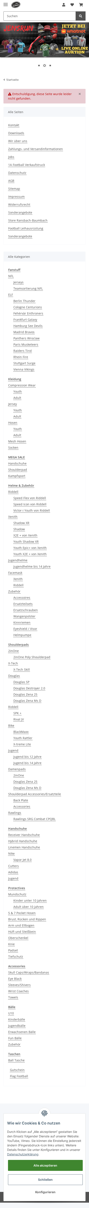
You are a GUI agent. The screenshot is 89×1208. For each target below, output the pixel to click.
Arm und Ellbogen (21, 925)
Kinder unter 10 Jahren (30, 900)
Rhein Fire (20, 357)
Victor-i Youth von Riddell (31, 510)
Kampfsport (16, 476)
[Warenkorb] (81, 4)
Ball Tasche (16, 1060)
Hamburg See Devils (28, 326)
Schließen (45, 1179)
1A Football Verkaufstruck (26, 165)
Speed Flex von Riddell (29, 498)
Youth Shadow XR (26, 541)
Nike (11, 853)
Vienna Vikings (23, 369)
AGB (11, 181)
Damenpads (17, 769)
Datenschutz (17, 173)
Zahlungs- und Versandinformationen (35, 149)
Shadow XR (21, 523)
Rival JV (18, 719)
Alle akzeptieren (45, 1165)
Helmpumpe (22, 635)
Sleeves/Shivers (19, 985)
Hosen (12, 423)
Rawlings (14, 813)
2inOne (13, 651)
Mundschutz (17, 894)
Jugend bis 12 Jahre (27, 757)
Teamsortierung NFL (28, 288)
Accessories (21, 806)
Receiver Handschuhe (24, 835)
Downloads (16, 133)
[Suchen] (81, 16)
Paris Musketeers (25, 344)
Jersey (12, 404)
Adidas (13, 872)
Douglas (14, 676)
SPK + (17, 713)
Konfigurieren (45, 1192)
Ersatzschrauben (25, 610)
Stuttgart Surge (24, 363)
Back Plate (20, 800)
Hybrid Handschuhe (22, 841)
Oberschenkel (18, 938)
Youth (17, 391)
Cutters (13, 866)
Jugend (13, 750)
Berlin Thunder (24, 301)
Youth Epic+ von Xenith (30, 548)
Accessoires (21, 598)
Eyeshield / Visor (25, 629)
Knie (11, 944)
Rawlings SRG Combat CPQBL (34, 819)
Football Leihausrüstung (25, 228)
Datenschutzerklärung (22, 1154)
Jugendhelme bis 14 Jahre (32, 566)
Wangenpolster (24, 616)
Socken (13, 447)
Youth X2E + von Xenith (30, 554)
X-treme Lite (22, 744)
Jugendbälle (16, 1026)
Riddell (13, 492)
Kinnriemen (21, 622)
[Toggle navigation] (5, 2)
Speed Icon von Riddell (29, 504)
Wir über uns (17, 141)
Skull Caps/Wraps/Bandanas (28, 972)
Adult (17, 398)
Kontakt (13, 125)
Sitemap (14, 189)
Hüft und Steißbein (22, 932)
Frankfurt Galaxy (25, 320)
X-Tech (13, 663)
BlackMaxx (21, 732)
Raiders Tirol (22, 351)
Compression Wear (22, 385)
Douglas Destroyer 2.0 (29, 688)
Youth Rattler (22, 738)
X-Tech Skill (21, 669)
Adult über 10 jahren (28, 907)
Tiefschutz (15, 956)
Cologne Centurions (27, 307)
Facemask (15, 573)
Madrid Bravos (24, 332)
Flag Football (19, 1076)
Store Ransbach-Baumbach (28, 220)
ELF (10, 295)
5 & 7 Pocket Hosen (22, 913)
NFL (11, 276)
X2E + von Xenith (25, 535)
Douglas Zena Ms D (27, 701)
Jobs (11, 157)
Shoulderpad (17, 470)
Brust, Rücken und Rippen (27, 919)
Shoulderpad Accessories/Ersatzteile (34, 794)
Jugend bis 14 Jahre (27, 763)
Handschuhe (17, 463)
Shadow (19, 529)
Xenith (12, 517)
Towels (13, 997)
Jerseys (18, 282)
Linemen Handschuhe (24, 847)
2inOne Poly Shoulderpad (31, 657)
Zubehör (14, 591)
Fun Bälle (15, 1038)
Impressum (16, 196)
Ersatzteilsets (23, 604)
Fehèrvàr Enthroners (28, 313)
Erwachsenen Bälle (22, 1032)
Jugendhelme (17, 560)
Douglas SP (21, 682)
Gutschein (17, 1070)
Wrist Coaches (18, 991)
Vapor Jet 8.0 (22, 860)
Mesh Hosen (17, 441)
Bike (11, 725)
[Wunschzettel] (72, 4)
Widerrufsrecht (19, 204)
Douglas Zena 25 (25, 694)
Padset (13, 950)
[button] (64, 4)
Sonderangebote (20, 212)
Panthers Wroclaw (26, 338)
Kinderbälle (16, 1019)
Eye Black (15, 979)
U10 (11, 1013)
